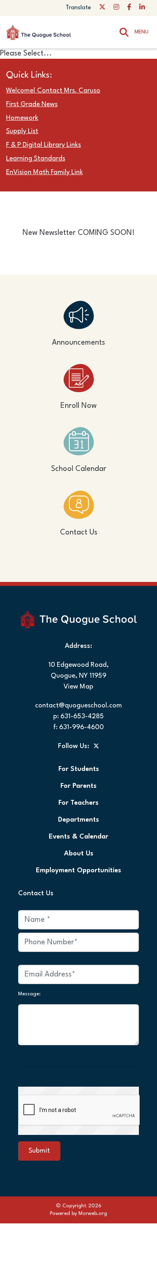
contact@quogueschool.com (78, 705)
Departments (78, 819)
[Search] (124, 32)
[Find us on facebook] (129, 8)
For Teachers (78, 803)
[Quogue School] (46, 31)
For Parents (78, 786)
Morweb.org (92, 1213)
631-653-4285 (82, 716)
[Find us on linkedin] (142, 8)
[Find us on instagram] (116, 8)
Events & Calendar (78, 836)
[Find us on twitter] (102, 8)
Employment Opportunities (78, 870)
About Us (78, 853)
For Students (78, 769)
